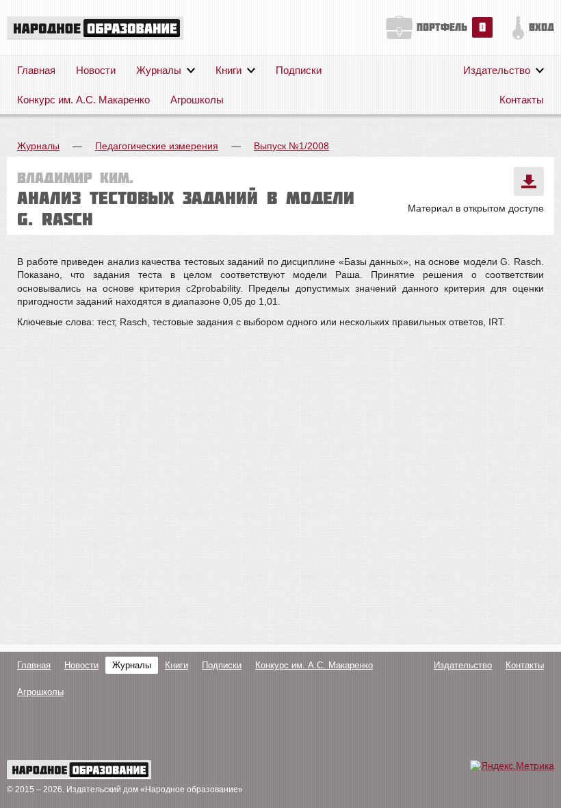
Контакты (521, 99)
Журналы (158, 70)
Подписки (299, 70)
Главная (36, 70)
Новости (96, 70)
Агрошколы (197, 99)
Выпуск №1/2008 (291, 145)
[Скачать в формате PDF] (529, 181)
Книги (229, 70)
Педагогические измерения (156, 145)
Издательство (496, 70)
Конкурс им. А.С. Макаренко (83, 99)
